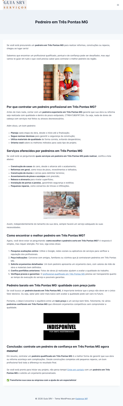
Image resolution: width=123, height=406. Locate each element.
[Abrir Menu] (118, 5)
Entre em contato (75, 369)
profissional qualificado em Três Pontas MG (64, 274)
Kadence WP (81, 398)
